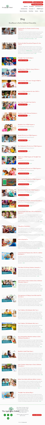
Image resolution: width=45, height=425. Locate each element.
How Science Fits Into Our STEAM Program (28, 190)
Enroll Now (31, 11)
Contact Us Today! (23, 60)
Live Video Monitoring (37, 4)
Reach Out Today (23, 93)
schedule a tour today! (29, 38)
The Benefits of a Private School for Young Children (28, 29)
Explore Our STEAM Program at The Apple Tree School (29, 157)
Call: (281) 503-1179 (28, 2)
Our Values (31, 6)
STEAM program (29, 50)
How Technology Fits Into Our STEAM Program (29, 179)
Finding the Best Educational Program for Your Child (29, 43)
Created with (22, 422)
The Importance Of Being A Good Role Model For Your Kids (29, 296)
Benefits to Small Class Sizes (25, 351)
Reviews (41, 11)
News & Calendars (23, 11)
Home (18, 407)
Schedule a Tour (24, 8)
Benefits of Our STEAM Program (25, 124)
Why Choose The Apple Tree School (26, 102)
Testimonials (27, 410)
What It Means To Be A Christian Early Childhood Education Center (30, 281)
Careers (36, 11)
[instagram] (8, 415)
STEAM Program (40, 8)
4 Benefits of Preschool (23, 226)
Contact (20, 412)
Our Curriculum (23, 408)
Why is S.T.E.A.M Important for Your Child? (28, 91)
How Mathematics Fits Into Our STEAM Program (29, 146)
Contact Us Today (38, 2)
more (36, 38)
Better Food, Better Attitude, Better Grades (29, 379)
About (20, 407)
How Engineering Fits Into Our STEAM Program (29, 168)
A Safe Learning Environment (22, 409)
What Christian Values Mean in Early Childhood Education (29, 365)
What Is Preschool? (22, 239)
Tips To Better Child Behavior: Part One (27, 323)
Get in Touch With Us (23, 163)
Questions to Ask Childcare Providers (27, 113)
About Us (26, 6)
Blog (23, 412)
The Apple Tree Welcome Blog (25, 392)
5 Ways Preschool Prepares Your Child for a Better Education (30, 253)
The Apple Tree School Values (25, 58)
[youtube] (8, 418)
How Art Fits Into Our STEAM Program (27, 135)
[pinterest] (11, 415)
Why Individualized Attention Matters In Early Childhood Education (29, 337)
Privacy (25, 412)
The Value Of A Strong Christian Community (28, 267)
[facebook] (5, 415)
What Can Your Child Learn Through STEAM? (29, 80)
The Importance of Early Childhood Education (29, 200)
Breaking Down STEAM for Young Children (28, 69)
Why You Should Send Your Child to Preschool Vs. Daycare (29, 212)
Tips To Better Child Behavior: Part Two (27, 310)
